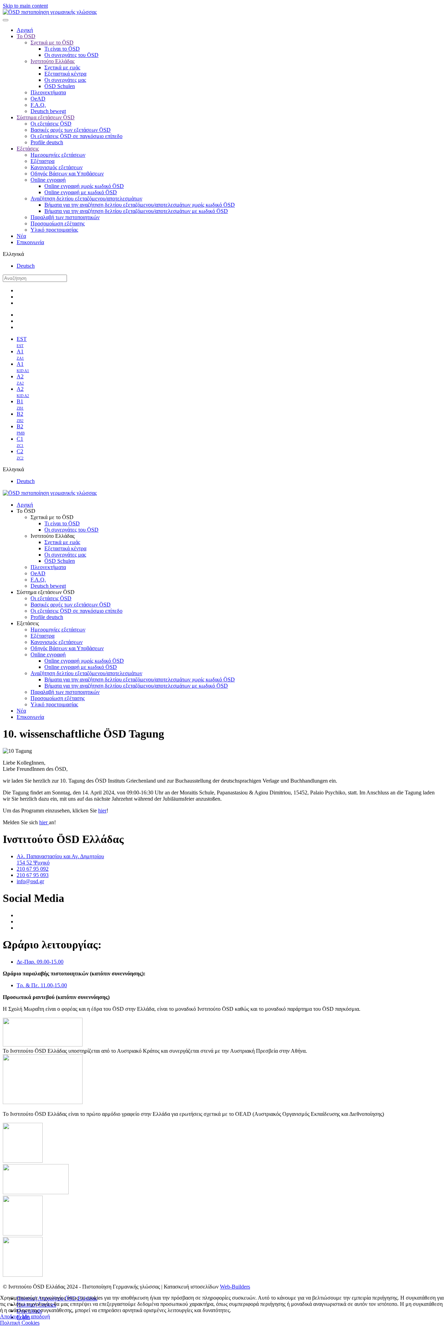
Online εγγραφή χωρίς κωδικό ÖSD (84, 186)
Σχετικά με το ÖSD (52, 42)
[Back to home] (50, 12)
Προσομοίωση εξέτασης (58, 223)
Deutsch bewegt (48, 111)
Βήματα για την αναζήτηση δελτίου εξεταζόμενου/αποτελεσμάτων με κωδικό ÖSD (136, 211)
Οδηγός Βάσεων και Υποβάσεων (67, 173)
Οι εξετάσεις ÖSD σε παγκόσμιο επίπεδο (76, 136)
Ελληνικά (13, 254)
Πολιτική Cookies (20, 1323)
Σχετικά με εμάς (62, 67)
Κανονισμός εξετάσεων (57, 167)
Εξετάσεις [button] (28, 623)
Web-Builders (235, 1287)
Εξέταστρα (42, 161)
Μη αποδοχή (36, 1316)
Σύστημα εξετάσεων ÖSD (46, 117)
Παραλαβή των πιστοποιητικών (65, 217)
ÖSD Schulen (59, 86)
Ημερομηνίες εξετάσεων (58, 155)
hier (102, 810)
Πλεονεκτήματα (48, 92)
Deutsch (26, 266)
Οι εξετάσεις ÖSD (51, 124)
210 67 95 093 (33, 875)
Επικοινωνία (30, 242)
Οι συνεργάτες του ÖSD (71, 55)
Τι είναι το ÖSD (62, 49)
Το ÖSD (26, 36)
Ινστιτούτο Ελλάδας (53, 61)
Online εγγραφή (48, 180)
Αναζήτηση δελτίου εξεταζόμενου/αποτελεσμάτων (86, 198)
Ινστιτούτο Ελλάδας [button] (53, 536)
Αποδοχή (10, 1316)
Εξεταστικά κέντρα (65, 74)
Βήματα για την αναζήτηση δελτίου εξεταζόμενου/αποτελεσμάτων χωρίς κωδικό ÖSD (139, 205)
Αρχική (25, 30)
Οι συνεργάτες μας (65, 80)
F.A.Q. (38, 105)
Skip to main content (25, 6)
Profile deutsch (47, 142)
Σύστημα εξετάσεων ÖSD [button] (46, 592)
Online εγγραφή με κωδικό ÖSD (80, 192)
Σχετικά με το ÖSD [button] (52, 517)
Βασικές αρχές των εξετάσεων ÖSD (71, 130)
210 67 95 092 (33, 869)
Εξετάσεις (28, 149)
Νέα (21, 236)
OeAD (38, 99)
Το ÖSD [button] (26, 511)
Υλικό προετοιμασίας (54, 230)
